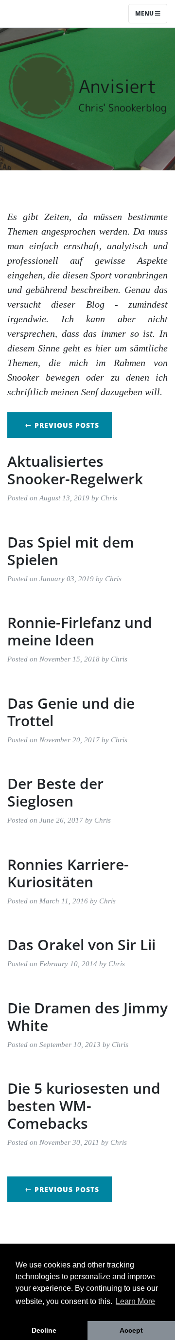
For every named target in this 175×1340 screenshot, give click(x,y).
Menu (145, 13)
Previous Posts (62, 425)
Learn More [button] (135, 1301)
